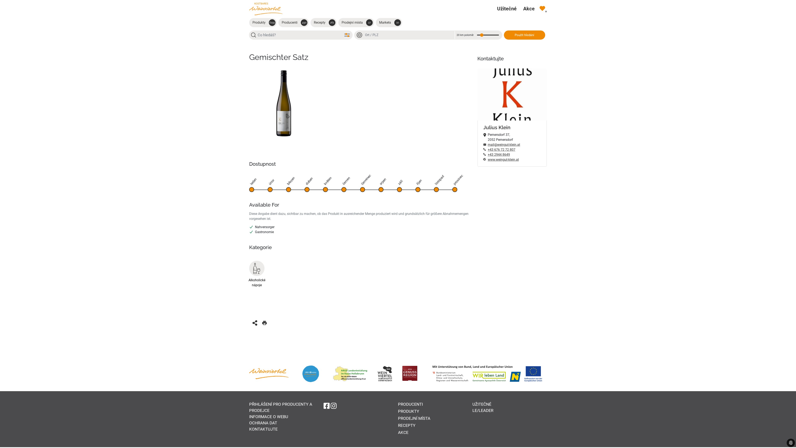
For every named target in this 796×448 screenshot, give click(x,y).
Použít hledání (524, 35)
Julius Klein (496, 127)
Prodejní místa (356, 22)
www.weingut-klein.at (503, 160)
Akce (403, 432)
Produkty (263, 22)
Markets (389, 22)
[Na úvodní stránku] (266, 9)
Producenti (294, 22)
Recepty (324, 22)
